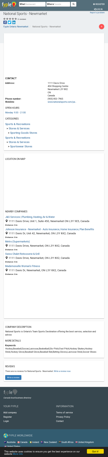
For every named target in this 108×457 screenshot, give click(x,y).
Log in (99, 9)
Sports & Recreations (17, 124)
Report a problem (97, 12)
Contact (60, 421)
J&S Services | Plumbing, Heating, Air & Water (30, 217)
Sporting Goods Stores (23, 132)
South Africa (67, 442)
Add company (10, 412)
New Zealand (50, 442)
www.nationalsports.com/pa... (62, 102)
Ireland (35, 442)
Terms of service (64, 412)
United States (13, 446)
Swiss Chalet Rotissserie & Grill (22, 254)
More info (18, 453)
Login (6, 421)
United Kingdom (86, 442)
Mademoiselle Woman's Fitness (22, 266)
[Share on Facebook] (5, 22)
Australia (10, 442)
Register (100, 4)
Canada (23, 442)
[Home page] (9, 4)
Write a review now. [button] (62, 371)
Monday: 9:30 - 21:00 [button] (15, 112)
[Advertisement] (28, 54)
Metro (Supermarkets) (17, 241)
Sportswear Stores (21, 146)
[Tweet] (9, 22)
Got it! (95, 451)
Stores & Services (19, 128)
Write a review (13, 377)
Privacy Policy (63, 417)
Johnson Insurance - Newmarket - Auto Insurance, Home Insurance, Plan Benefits (49, 229)
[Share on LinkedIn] (13, 22)
